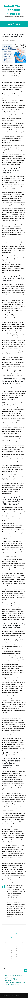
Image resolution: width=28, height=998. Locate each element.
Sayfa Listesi (8, 981)
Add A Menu (14, 24)
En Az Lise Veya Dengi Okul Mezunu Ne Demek (16, 942)
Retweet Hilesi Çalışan (11, 979)
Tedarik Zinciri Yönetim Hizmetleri (14, 10)
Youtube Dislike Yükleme (12, 984)
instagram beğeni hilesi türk (13, 975)
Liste (6, 977)
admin (6, 40)
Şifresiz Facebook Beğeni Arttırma (15, 982)
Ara (5, 968)
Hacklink (11, 946)
